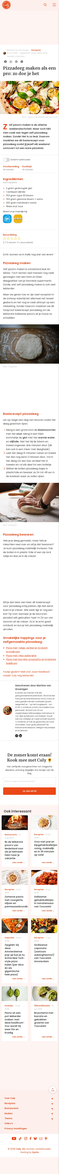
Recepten (36, 50)
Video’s (9, 1123)
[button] (50, 1099)
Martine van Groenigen (18, 50)
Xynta (35, 1152)
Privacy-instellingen (16, 1128)
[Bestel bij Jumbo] (18, 219)
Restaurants (11, 1108)
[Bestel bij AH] (7, 219)
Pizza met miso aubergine (21, 655)
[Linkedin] (20, 736)
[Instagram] (16, 736)
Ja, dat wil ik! (29, 791)
